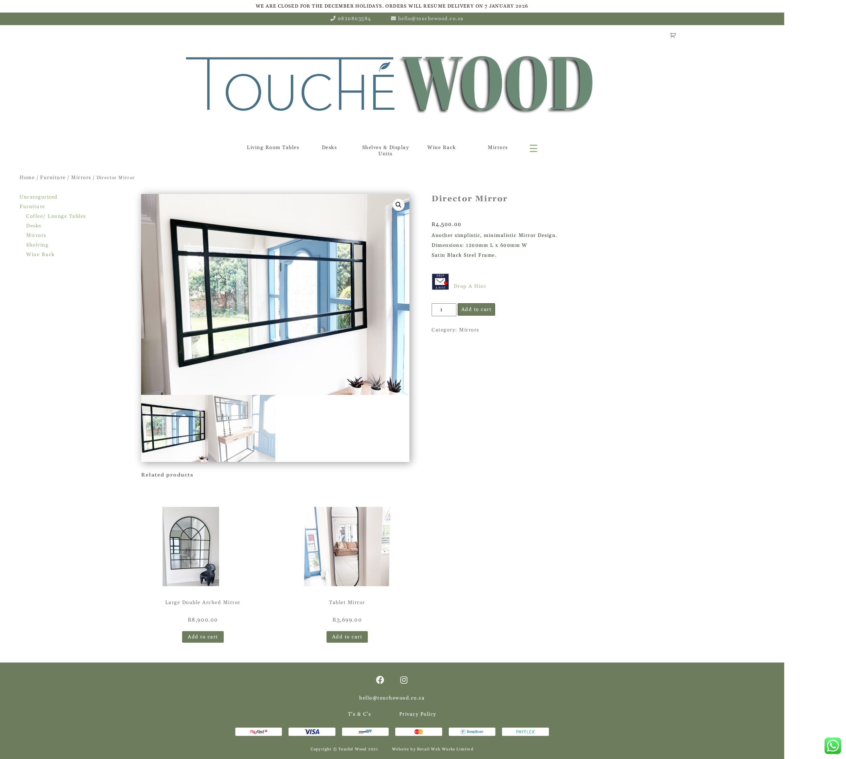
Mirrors (498, 147)
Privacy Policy (417, 714)
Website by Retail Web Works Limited (433, 749)
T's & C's (359, 714)
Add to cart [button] (203, 637)
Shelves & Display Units (385, 150)
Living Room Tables (273, 147)
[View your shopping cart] (674, 35)
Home (27, 177)
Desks (329, 147)
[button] (398, 205)
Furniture (53, 177)
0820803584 (354, 19)
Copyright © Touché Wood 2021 (344, 749)
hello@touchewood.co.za (431, 19)
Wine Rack (441, 147)
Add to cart (476, 309)
